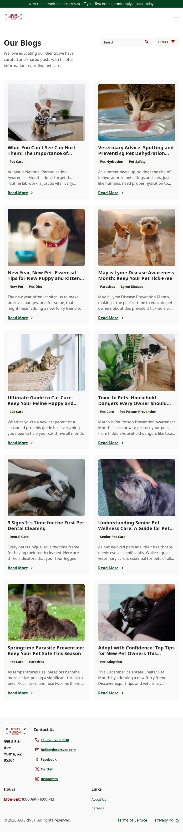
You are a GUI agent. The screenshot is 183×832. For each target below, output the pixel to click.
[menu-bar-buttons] (176, 16)
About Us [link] (99, 799)
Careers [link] (98, 808)
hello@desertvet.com (58, 749)
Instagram (49, 779)
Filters (163, 42)
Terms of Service (132, 820)
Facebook (49, 759)
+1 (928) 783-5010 (55, 740)
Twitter (47, 769)
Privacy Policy (167, 820)
